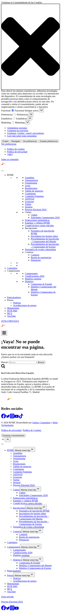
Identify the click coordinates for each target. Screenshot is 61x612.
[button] (30, 47)
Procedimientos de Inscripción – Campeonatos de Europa (45, 245)
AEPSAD (29, 199)
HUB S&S (12, 310)
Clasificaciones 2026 (34, 276)
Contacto (29, 252)
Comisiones (30, 193)
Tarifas (28, 204)
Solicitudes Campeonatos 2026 (45, 217)
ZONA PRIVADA (10, 321)
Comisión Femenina (34, 196)
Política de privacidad (17, 151)
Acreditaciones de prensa (24, 305)
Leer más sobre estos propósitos (22, 136)
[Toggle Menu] (2, 170)
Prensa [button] (10, 300)
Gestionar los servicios (17, 130)
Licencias (29, 201)
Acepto (5, 141)
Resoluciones (31, 188)
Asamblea (29, 177)
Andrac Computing (41, 422)
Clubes (28, 212)
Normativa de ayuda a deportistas (40, 249)
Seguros (28, 207)
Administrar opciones (17, 128)
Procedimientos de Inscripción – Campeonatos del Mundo (45, 240)
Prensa (10, 575)
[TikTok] (21, 417)
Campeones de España (41, 284)
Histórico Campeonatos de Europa (35, 568)
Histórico (29, 281)
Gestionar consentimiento (13, 435)
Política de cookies (16, 149)
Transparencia (31, 180)
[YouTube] (17, 417)
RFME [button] (10, 175)
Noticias (17, 302)
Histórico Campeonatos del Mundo (35, 565)
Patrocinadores (14, 297)
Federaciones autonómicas (37, 220)
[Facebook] (3, 417)
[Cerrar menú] (2, 444)
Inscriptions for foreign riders (44, 236)
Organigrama (31, 183)
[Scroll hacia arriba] (3, 440)
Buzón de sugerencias (41, 257)
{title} (10, 154)
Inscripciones (31, 228)
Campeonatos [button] (13, 271)
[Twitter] (8, 417)
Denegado (15, 141)
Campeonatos (31, 273)
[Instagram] (12, 417)
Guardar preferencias (49, 141)
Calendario (12, 268)
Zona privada (7, 596)
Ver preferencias (30, 141)
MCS (9, 313)
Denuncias (36, 260)
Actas (27, 185)
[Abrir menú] (4, 333)
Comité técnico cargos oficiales (39, 225)
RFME (10, 450)
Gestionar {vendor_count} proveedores (25, 133)
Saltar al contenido (10, 159)
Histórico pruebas (33, 279)
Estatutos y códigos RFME (37, 223)
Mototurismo (13, 308)
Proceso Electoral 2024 (35, 209)
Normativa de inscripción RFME (34, 511)
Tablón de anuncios (34, 191)
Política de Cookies (32, 430)
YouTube (11, 316)
